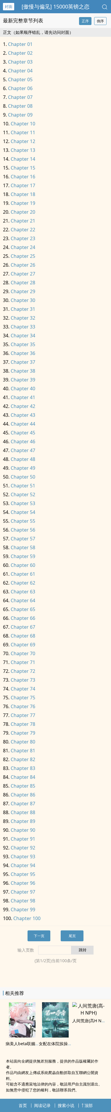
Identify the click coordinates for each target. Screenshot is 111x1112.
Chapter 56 (23, 530)
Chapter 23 (23, 238)
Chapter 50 (23, 477)
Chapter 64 (23, 600)
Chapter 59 (23, 556)
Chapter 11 (23, 132)
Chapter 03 (20, 62)
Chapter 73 (23, 680)
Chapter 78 (23, 724)
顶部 (88, 1105)
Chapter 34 (23, 335)
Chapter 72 (23, 671)
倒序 (100, 21)
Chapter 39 (23, 379)
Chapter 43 (23, 415)
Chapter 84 (23, 777)
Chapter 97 (23, 892)
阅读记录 (42, 1105)
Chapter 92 (23, 847)
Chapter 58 (23, 547)
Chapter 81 (23, 750)
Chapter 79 (23, 733)
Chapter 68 (23, 636)
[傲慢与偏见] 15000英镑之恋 (55, 6)
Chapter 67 (23, 627)
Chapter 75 (23, 697)
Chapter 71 (23, 662)
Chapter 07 (20, 97)
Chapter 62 (23, 583)
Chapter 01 (20, 44)
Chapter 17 (23, 185)
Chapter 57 (23, 538)
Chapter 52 (23, 494)
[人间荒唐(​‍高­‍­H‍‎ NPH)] (88, 1013)
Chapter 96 (23, 883)
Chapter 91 (23, 839)
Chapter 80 (23, 741)
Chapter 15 (23, 168)
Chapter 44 (23, 424)
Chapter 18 (23, 194)
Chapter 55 (23, 521)
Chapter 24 (23, 247)
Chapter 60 (23, 565)
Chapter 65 (23, 609)
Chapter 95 (23, 874)
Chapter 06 (20, 88)
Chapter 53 (23, 503)
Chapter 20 (23, 212)
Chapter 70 (23, 653)
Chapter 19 (23, 203)
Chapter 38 (23, 371)
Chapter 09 (20, 115)
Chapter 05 (20, 79)
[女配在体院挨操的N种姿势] (55, 1036)
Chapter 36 (23, 353)
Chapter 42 (23, 406)
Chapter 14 (23, 159)
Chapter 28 (23, 282)
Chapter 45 (23, 432)
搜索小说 (66, 1105)
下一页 (39, 935)
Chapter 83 (23, 768)
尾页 (72, 935)
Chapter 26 (23, 265)
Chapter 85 (23, 786)
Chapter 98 (23, 900)
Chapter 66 (23, 618)
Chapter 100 (27, 918)
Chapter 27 (23, 273)
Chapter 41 (23, 397)
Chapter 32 (23, 318)
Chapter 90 (23, 830)
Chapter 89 (23, 821)
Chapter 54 (23, 512)
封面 (8, 6)
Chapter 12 (23, 141)
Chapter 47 (23, 450)
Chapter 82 (23, 759)
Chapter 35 (23, 344)
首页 (23, 1105)
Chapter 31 (23, 309)
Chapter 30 (23, 300)
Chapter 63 (23, 591)
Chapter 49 (23, 468)
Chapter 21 (23, 221)
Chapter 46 (23, 441)
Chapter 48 (23, 459)
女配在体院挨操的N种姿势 (63, 1043)
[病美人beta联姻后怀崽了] (22, 1036)
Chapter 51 (23, 485)
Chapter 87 (23, 803)
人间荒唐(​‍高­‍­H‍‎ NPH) (90, 1020)
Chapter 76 (23, 706)
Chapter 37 (23, 362)
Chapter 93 (23, 856)
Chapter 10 (23, 123)
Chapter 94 (23, 865)
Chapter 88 (23, 812)
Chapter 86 (23, 794)
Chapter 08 (20, 106)
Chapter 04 (20, 70)
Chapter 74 (23, 689)
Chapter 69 (23, 644)
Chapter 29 (23, 291)
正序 (85, 21)
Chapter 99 (23, 909)
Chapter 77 (23, 715)
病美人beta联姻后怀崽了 (29, 1043)
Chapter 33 (23, 326)
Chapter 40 (23, 388)
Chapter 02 (20, 53)
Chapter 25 (23, 256)
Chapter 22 (23, 229)
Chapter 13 (23, 150)
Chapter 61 (23, 574)
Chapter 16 (23, 176)
